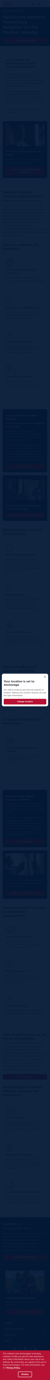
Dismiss (25, 1374)
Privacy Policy (13, 1368)
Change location (25, 701)
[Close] (44, 677)
